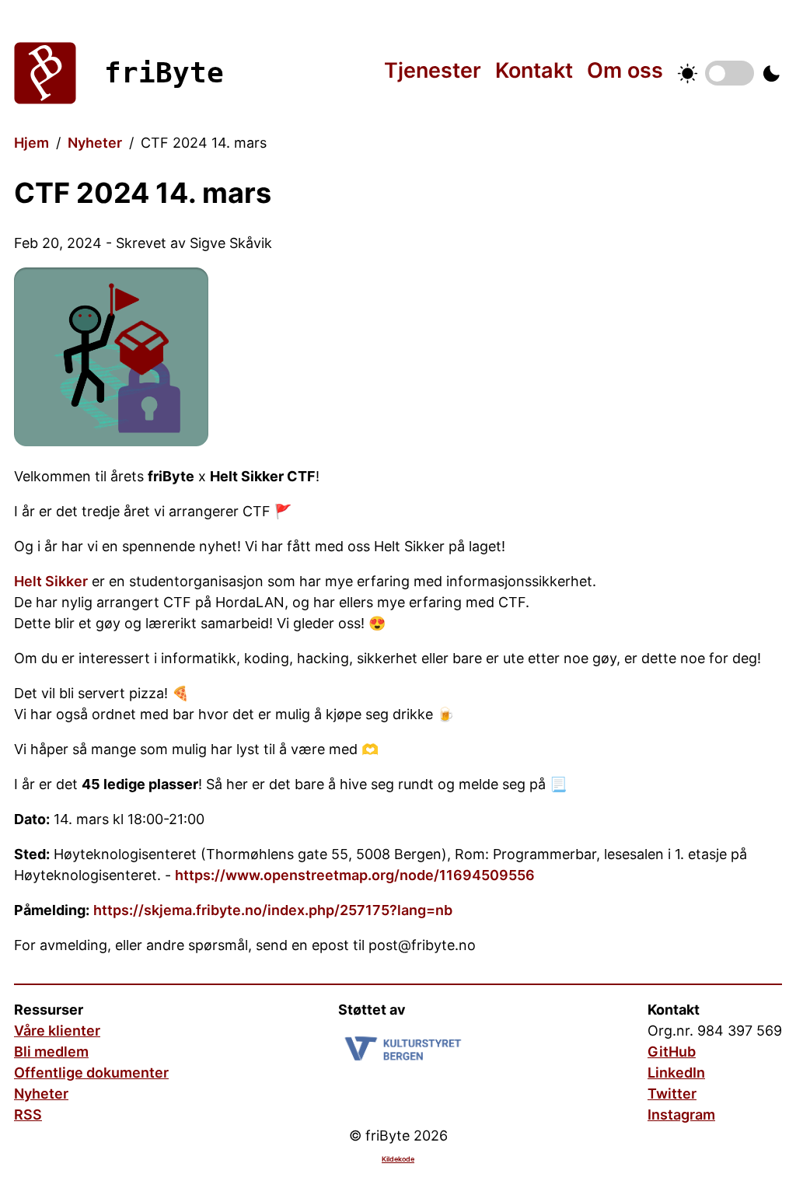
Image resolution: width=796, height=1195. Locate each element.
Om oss (625, 70)
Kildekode (398, 1159)
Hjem (31, 143)
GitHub (672, 1051)
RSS (28, 1114)
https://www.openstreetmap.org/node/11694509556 (355, 875)
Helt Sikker (51, 581)
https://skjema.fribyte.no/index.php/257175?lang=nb (272, 910)
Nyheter (95, 143)
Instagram (681, 1114)
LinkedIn (676, 1072)
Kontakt (534, 70)
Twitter (672, 1093)
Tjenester (432, 70)
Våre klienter (57, 1030)
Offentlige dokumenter (91, 1072)
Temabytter (729, 73)
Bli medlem (51, 1051)
